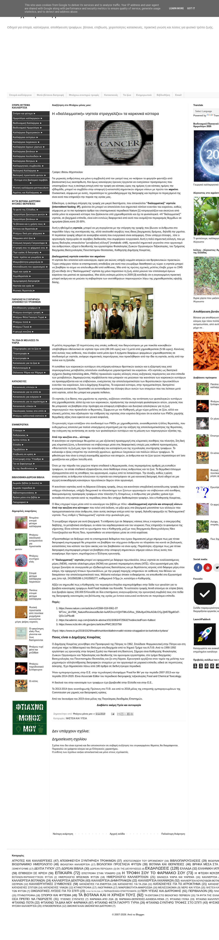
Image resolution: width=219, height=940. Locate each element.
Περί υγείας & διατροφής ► (27, 252)
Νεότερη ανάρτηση (63, 833)
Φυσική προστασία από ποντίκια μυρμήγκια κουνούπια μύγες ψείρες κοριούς (29, 614)
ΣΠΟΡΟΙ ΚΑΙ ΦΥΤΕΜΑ (56, 895)
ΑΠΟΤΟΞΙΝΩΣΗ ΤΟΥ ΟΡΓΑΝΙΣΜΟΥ (143, 860)
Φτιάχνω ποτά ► (22, 322)
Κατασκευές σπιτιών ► (25, 387)
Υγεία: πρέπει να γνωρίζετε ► (28, 257)
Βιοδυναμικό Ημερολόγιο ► (27, 127)
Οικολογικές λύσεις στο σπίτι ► (30, 411)
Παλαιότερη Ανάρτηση (173, 833)
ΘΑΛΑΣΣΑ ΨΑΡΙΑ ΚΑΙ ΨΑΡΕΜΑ (175, 877)
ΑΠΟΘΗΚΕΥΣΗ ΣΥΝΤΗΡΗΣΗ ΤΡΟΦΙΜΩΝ (88, 860)
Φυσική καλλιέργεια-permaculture (31, 187)
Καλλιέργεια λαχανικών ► (26, 142)
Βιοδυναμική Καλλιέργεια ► (27, 123)
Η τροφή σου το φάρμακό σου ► (30, 247)
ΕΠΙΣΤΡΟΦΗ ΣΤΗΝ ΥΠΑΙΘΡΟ (98, 873)
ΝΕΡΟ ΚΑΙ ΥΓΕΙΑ (190, 887)
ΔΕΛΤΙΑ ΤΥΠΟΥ (44, 868)
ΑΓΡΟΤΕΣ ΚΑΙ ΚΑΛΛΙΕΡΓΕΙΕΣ (32, 860)
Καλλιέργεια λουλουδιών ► (27, 156)
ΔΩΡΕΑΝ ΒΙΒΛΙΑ (72, 868)
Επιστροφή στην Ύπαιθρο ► (28, 459)
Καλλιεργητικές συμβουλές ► (28, 165)
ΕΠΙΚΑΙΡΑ (63, 873)
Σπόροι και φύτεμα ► (24, 113)
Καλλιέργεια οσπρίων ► (25, 137)
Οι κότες (33, 681)
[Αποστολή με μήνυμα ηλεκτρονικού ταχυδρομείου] (118, 714)
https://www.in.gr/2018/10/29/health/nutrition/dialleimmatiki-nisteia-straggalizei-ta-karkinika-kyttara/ (113, 630)
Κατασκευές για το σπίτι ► (27, 392)
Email (178, 95)
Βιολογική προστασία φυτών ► (29, 175)
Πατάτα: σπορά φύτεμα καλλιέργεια (35, 594)
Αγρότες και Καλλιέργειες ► (27, 192)
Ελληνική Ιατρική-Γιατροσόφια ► (30, 243)
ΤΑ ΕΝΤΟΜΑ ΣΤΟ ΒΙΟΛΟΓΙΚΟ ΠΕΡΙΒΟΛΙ (167, 895)
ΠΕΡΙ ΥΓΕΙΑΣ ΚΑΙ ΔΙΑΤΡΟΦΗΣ (161, 891)
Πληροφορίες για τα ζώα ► (27, 348)
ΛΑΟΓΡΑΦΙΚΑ (105, 887)
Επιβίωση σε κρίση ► (24, 454)
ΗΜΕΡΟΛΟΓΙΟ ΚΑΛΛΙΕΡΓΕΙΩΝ (127, 877)
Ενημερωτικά (144, 95)
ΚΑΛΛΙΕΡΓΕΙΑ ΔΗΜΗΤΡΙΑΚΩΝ (111, 880)
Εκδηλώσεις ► (21, 435)
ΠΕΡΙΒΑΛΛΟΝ (197, 891)
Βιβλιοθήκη (163, 95)
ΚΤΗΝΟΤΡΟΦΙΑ (82, 887)
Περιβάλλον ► (20, 449)
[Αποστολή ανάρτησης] (112, 714)
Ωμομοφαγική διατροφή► (26, 281)
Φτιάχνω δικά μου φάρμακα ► (29, 233)
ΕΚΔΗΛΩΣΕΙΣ (157, 868)
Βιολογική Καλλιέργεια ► (26, 170)
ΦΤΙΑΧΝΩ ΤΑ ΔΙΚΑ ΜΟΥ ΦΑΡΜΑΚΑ (64, 902)
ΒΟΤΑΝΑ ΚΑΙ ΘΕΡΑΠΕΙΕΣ (166, 864)
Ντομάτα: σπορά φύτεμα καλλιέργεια (35, 522)
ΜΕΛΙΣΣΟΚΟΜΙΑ (167, 887)
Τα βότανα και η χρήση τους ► (29, 224)
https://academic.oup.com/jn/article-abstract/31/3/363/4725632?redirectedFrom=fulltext (107, 620)
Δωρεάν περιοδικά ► (24, 488)
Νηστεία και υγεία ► (23, 285)
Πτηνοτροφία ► (21, 353)
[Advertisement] (114, 63)
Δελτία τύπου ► (21, 439)
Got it (191, 8)
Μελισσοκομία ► (22, 367)
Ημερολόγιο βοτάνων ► (25, 219)
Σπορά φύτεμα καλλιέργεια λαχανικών (35, 577)
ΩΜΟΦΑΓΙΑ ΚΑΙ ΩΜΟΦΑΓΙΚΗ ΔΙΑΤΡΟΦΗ (89, 906)
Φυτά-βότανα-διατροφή (50, 95)
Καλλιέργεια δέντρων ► (25, 161)
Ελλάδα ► (18, 444)
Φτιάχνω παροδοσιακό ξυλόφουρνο (36, 666)
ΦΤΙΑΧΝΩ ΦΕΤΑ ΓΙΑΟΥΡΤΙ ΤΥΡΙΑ (117, 902)
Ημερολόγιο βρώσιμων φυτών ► (30, 214)
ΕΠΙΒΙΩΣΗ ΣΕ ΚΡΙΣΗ (32, 873)
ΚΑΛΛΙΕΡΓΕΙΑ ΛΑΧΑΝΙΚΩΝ (156, 880)
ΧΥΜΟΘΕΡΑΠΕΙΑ (51, 906)
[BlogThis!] (122, 714)
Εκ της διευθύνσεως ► (25, 468)
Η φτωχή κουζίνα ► (23, 331)
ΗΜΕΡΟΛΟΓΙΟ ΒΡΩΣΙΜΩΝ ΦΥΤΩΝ (79, 877)
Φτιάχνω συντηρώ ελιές (34, 558)
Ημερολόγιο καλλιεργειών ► (28, 118)
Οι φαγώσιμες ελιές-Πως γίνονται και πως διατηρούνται (36, 634)
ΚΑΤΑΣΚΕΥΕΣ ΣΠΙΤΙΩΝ (24, 887)
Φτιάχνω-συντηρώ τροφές (84, 95)
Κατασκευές (111, 95)
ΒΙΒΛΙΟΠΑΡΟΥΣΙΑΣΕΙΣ (185, 860)
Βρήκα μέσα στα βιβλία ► (26, 497)
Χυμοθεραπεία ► (22, 276)
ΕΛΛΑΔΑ (185, 868)
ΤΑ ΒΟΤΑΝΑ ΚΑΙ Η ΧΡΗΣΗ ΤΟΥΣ (107, 895)
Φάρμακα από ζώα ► (24, 238)
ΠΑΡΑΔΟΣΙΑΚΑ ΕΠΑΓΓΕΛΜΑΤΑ (120, 891)
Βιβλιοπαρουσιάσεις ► (25, 492)
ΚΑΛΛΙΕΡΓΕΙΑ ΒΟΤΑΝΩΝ (28, 880)
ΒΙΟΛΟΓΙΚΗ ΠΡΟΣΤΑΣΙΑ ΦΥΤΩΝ (119, 864)
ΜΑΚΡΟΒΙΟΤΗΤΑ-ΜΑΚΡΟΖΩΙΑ (135, 887)
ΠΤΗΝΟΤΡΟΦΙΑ (26, 895)
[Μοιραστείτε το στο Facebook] (128, 714)
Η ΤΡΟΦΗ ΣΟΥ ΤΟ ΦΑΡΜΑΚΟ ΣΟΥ (153, 873)
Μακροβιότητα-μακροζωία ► (28, 262)
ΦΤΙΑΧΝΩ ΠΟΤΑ (23, 902)
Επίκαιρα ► (19, 430)
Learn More (176, 8)
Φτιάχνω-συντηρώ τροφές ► (28, 312)
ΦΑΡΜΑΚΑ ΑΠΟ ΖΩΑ (102, 899)
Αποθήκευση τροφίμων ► (27, 307)
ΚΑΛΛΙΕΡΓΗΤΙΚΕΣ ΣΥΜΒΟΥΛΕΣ (50, 884)
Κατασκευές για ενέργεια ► (27, 396)
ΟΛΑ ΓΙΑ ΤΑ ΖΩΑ (93, 891)
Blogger (140, 914)
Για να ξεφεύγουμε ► (24, 463)
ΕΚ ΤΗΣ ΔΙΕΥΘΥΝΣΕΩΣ (129, 869)
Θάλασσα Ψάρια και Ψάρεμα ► (29, 372)
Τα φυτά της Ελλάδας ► (26, 209)
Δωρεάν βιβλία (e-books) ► (27, 483)
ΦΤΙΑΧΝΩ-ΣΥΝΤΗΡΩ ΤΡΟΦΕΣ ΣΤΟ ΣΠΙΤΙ (174, 902)
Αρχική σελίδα (117, 833)
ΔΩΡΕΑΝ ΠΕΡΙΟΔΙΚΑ (101, 869)
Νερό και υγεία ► (22, 271)
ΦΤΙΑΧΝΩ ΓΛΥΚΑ (179, 899)
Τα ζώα (127, 95)
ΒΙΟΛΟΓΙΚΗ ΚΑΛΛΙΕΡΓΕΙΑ (75, 864)
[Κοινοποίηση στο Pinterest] (131, 714)
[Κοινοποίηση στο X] (125, 714)
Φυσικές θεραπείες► (24, 290)
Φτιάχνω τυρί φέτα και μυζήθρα (36, 649)
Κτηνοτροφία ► (21, 358)
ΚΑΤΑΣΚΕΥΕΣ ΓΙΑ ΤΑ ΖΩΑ (132, 884)
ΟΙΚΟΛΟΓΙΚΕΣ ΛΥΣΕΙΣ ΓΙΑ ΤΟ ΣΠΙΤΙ (55, 891)
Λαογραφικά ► (21, 502)
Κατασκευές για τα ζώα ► (26, 363)
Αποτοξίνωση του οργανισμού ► (30, 266)
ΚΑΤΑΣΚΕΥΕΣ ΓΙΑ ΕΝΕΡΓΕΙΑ (95, 884)
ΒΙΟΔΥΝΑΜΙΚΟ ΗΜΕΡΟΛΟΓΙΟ (32, 864)
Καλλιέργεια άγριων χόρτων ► (29, 146)
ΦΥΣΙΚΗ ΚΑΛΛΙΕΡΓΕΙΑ (24, 906)
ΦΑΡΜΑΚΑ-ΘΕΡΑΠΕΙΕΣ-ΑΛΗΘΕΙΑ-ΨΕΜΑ (141, 899)
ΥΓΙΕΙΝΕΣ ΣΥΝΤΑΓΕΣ (72, 899)
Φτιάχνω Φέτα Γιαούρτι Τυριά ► (30, 317)
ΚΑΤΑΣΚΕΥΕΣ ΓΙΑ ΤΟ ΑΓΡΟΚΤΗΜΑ (177, 884)
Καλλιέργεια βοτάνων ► (25, 151)
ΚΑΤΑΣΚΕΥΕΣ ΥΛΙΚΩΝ (55, 887)
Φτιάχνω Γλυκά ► (22, 326)
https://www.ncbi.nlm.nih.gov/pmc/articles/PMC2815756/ (90, 624)
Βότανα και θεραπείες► (25, 228)
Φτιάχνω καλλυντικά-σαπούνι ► (30, 415)
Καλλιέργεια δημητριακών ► (28, 132)
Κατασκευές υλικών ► (25, 406)
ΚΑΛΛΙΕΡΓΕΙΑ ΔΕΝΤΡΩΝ (68, 880)
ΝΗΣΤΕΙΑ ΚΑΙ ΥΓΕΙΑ (76, 718)
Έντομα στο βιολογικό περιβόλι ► (31, 181)
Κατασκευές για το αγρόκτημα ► (30, 401)
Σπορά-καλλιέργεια (20, 95)
